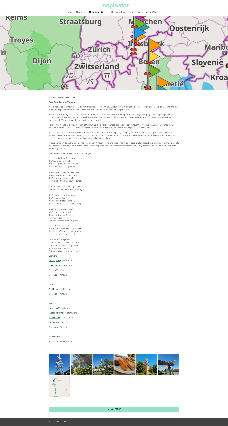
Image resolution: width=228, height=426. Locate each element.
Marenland (53, 275)
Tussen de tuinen (56, 312)
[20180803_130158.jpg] (81, 365)
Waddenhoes (54, 317)
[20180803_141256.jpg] (147, 365)
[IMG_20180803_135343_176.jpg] (125, 365)
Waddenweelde (55, 289)
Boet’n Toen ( (55, 265)
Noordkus (53, 308)
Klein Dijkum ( (55, 260)
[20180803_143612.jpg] (169, 365)
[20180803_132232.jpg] (103, 365)
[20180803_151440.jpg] (59, 365)
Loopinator (114, 5)
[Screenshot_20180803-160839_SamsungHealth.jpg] (59, 387)
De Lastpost (54, 322)
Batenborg (53, 327)
